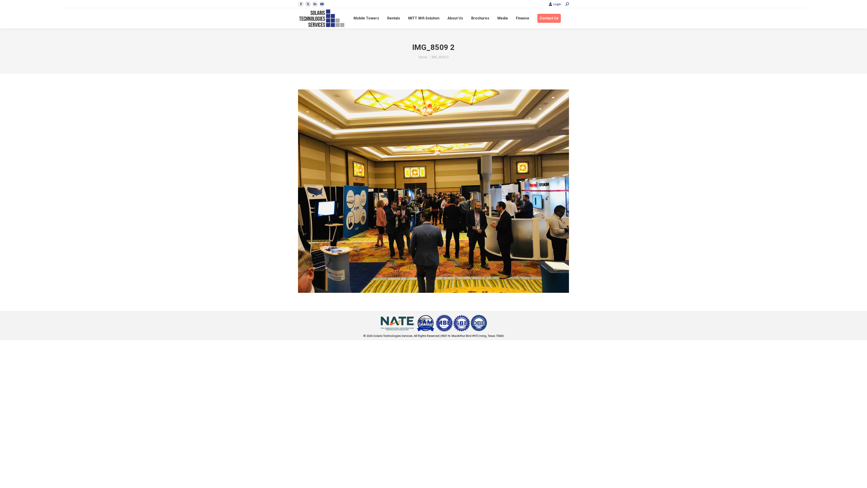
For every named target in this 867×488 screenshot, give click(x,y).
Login (557, 4)
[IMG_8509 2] (433, 191)
